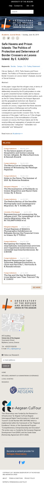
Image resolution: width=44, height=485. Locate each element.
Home (4, 372)
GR (32, 6)
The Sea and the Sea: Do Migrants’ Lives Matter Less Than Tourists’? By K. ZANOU (21, 277)
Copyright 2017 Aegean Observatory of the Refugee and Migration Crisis (21, 473)
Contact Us (18, 6)
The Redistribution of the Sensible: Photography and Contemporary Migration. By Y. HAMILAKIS (20, 203)
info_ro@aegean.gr (14, 349)
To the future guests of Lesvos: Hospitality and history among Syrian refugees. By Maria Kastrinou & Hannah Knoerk (21, 154)
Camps (19, 66)
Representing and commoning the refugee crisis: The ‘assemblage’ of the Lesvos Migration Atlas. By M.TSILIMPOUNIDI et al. (22, 217)
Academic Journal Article (11, 35)
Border (13, 66)
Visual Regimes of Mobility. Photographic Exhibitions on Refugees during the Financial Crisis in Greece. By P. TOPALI (21, 232)
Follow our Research (11, 355)
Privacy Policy (29, 478)
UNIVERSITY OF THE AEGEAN (22, 2)
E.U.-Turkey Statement (32, 66)
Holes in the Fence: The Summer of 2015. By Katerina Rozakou (20, 179)
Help (10, 6)
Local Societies (7, 379)
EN (28, 6)
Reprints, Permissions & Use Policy (15, 482)
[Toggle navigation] (40, 24)
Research (5, 382)
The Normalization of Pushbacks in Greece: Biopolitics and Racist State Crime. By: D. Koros (21, 191)
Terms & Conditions (16, 478)
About (5, 478)
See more (37, 287)
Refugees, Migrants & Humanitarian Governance (20, 376)
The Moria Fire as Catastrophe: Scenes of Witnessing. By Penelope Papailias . (20, 167)
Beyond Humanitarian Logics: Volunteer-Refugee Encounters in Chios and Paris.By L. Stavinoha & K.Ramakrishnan (20, 263)
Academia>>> (18, 134)
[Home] (18, 24)
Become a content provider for (20, 452)
